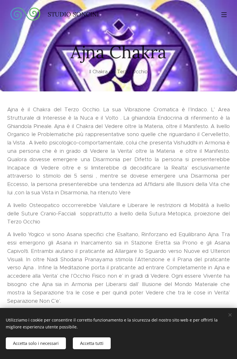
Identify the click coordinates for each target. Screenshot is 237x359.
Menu (224, 14)
